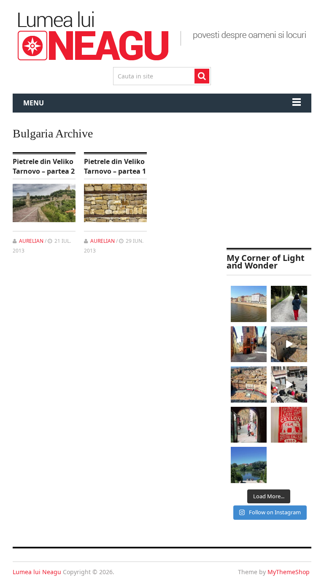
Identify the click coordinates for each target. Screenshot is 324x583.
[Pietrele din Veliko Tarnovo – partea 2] (44, 203)
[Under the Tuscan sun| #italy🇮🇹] (289, 384)
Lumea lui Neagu (37, 572)
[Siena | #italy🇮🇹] (249, 384)
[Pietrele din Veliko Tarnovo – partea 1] (115, 203)
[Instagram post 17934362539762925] (289, 425)
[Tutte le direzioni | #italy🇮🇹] (249, 344)
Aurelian (31, 240)
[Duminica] (249, 465)
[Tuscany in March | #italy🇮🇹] (289, 344)
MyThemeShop (288, 572)
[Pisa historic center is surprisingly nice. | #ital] (249, 304)
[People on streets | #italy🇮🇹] (249, 425)
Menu (33, 102)
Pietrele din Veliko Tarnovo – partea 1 (115, 166)
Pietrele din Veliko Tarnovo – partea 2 (44, 166)
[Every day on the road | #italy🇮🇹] (289, 304)
